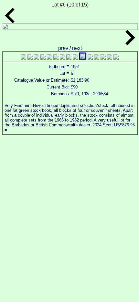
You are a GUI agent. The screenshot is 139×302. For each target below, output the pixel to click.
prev (64, 48)
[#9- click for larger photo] (75, 58)
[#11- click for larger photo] (90, 58)
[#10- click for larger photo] (82, 58)
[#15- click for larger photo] (116, 58)
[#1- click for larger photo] (23, 58)
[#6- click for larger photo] (56, 58)
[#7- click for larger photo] (62, 58)
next (77, 48)
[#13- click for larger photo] (103, 58)
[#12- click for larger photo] (96, 58)
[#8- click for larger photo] (68, 58)
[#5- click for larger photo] (49, 58)
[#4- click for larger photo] (43, 58)
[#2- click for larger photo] (30, 58)
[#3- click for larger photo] (36, 58)
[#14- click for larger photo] (109, 58)
